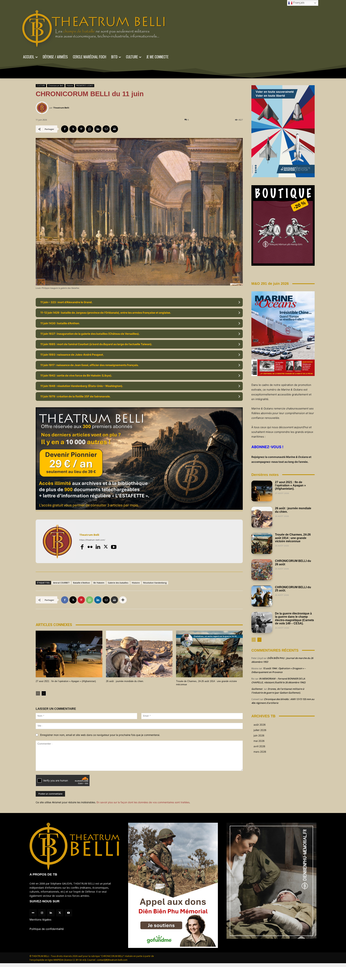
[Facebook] (64, 129)
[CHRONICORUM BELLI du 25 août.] (261, 596)
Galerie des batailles (118, 582)
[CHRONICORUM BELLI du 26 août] (261, 569)
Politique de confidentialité (47, 929)
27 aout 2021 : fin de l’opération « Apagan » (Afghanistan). (66, 681)
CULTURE (41, 85)
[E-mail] (106, 129)
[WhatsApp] (89, 129)
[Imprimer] (114, 129)
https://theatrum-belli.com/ (92, 540)
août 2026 (260, 724)
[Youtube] (113, 547)
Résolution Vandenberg (155, 582)
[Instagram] (41, 912)
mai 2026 (259, 740)
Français (298, 2)
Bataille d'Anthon (81, 582)
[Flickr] (90, 547)
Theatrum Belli (61, 107)
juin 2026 (259, 735)
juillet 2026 (260, 730)
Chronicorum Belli (55, 85)
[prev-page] (38, 693)
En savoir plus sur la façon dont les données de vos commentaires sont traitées (143, 802)
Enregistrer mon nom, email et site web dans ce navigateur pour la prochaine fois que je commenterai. (100, 734)
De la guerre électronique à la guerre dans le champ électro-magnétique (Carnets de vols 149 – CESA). (294, 618)
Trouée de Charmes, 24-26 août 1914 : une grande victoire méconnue (293, 538)
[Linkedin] (97, 129)
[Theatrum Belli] (42, 107)
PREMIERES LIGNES (84, 85)
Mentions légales (40, 919)
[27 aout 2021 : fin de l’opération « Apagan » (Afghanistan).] (69, 654)
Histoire (69, 85)
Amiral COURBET (61, 582)
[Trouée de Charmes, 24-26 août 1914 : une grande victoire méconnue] (209, 654)
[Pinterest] (81, 129)
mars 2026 (260, 751)
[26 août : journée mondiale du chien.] (139, 654)
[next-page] (43, 693)
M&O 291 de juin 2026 (270, 284)
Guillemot (256, 688)
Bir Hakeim (99, 582)
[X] (73, 129)
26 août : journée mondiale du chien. (125, 681)
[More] (123, 599)
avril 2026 (259, 746)
